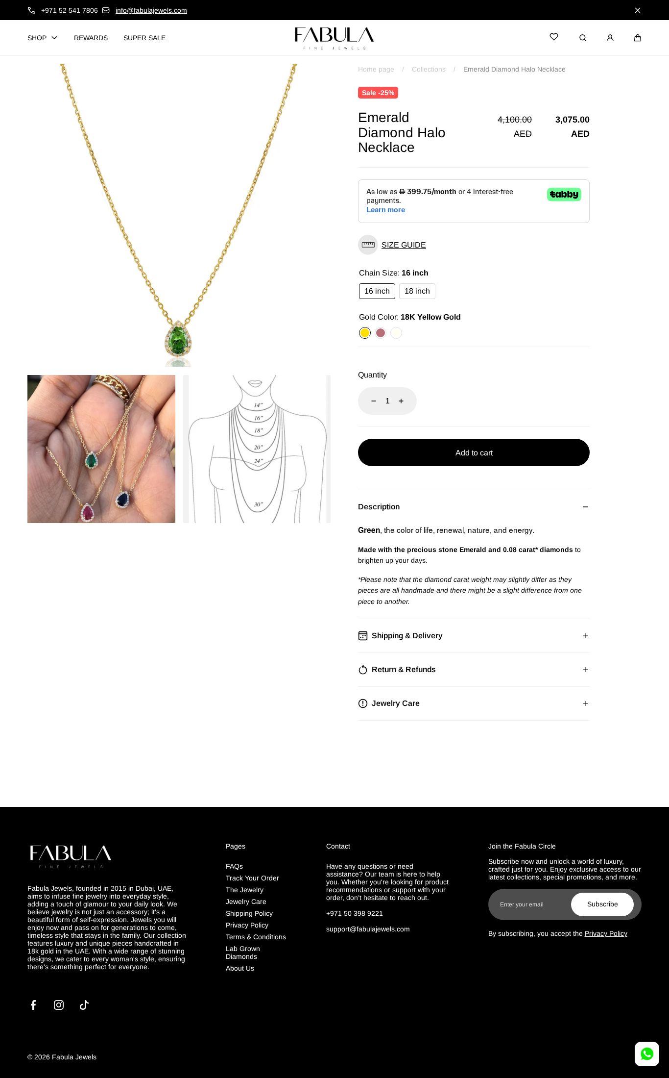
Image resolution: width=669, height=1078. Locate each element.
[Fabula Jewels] (334, 38)
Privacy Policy (247, 925)
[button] (638, 38)
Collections (429, 69)
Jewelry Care (246, 901)
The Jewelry (244, 890)
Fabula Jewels (74, 1057)
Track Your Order (252, 878)
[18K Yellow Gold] (365, 333)
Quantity (372, 375)
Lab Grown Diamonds (243, 952)
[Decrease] (368, 401)
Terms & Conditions (256, 937)
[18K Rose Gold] (380, 333)
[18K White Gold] (396, 333)
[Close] (638, 10)
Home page (376, 69)
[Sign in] (610, 38)
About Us (240, 968)
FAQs (234, 866)
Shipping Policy (249, 913)
